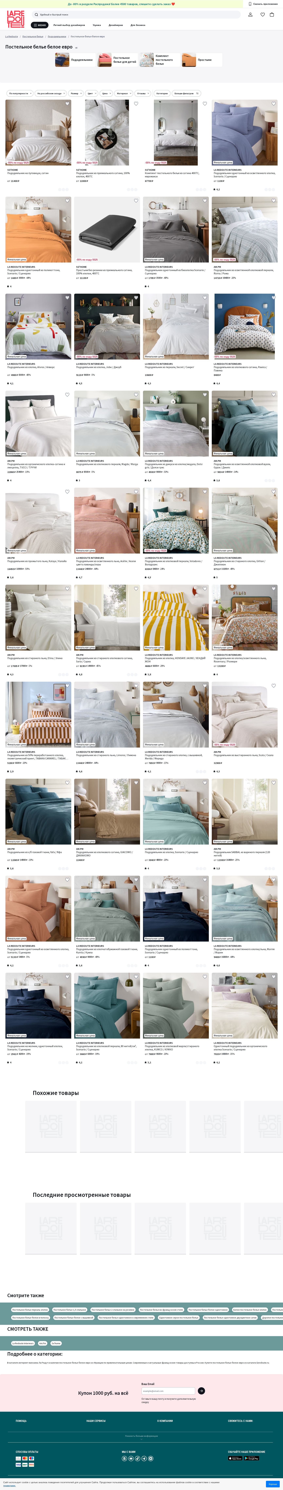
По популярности (18, 93)
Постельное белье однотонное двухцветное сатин (230, 1317)
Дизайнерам (116, 25)
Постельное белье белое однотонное (208, 1309)
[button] (272, 15)
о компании (165, 1421)
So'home (56, 1343)
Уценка (97, 25)
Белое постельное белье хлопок (250, 1309)
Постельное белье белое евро (88, 36)
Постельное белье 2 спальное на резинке (113, 1309)
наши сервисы (95, 1421)
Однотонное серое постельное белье (178, 1317)
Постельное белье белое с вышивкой (74, 1317)
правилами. (9, 1485)
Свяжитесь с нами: (240, 1421)
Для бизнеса (138, 25)
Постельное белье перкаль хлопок (30, 1309)
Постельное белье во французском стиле (161, 1309)
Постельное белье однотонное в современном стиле (126, 1317)
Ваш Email (148, 1384)
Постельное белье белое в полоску (30, 1317)
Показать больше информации (141, 1435)
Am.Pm (42, 1343)
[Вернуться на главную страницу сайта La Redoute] (15, 19)
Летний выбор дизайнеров (69, 25)
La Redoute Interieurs (23, 1343)
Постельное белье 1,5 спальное (70, 1309)
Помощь (21, 1421)
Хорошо (273, 1484)
